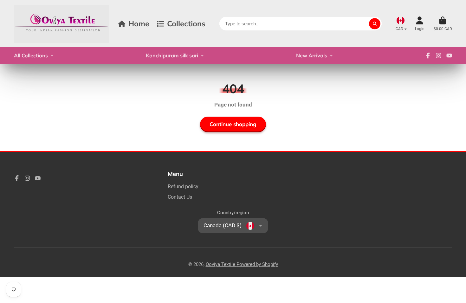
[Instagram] (438, 55)
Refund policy (183, 187)
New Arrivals (311, 55)
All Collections (31, 55)
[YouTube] (449, 55)
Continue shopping (233, 124)
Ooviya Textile (221, 264)
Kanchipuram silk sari (172, 55)
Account (419, 23)
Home (138, 23)
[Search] (374, 23)
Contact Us (180, 197)
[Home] (61, 23)
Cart (443, 23)
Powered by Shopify (257, 264)
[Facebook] (428, 55)
